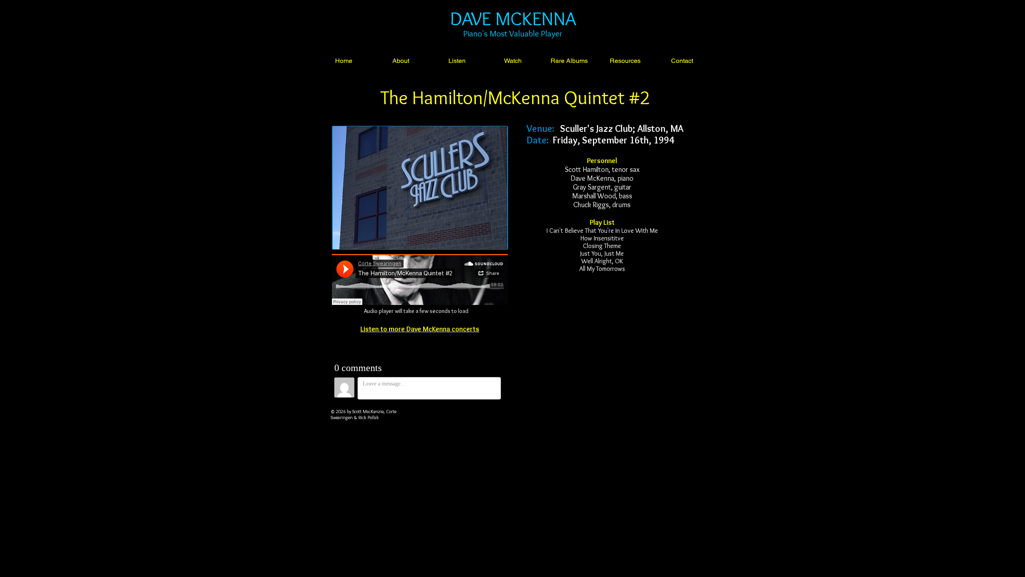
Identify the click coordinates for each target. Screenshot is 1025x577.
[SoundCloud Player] (420, 279)
